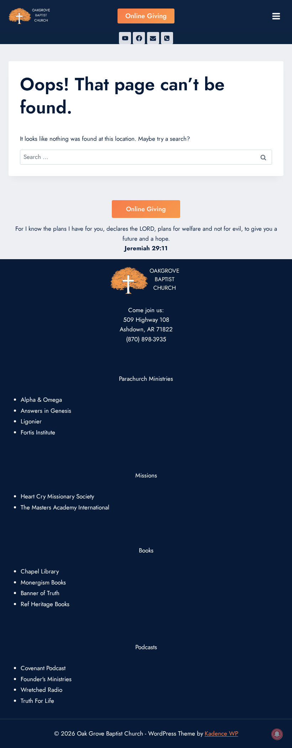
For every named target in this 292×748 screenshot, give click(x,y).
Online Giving (146, 16)
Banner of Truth (40, 593)
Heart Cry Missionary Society (57, 496)
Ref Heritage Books (45, 604)
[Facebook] (139, 38)
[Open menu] (275, 16)
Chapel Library (40, 571)
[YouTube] (125, 38)
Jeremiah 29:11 (146, 248)
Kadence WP (221, 733)
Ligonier (31, 421)
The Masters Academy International (65, 507)
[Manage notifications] (277, 734)
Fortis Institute (38, 432)
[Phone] (167, 38)
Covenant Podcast (43, 668)
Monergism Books (43, 582)
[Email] (153, 38)
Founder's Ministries (46, 679)
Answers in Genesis (46, 410)
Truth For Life (37, 700)
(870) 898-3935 (146, 339)
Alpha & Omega (41, 399)
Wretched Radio (41, 689)
